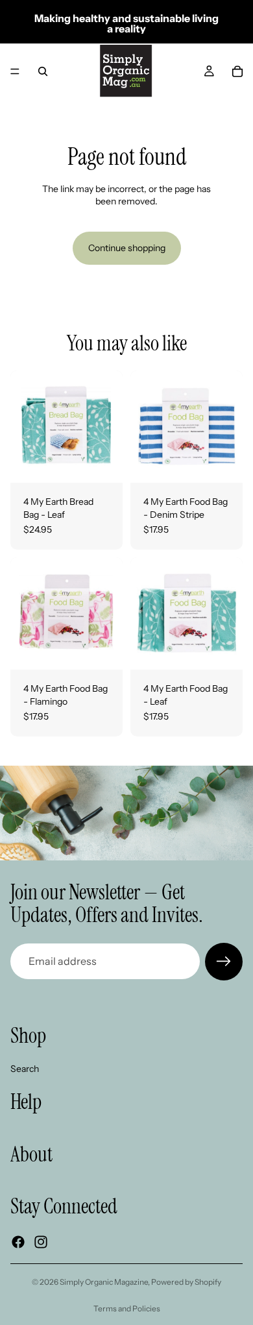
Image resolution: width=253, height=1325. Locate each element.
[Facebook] (18, 1241)
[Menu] (15, 71)
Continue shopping (126, 248)
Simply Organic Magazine (104, 1282)
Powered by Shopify (186, 1282)
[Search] (43, 71)
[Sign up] (224, 961)
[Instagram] (41, 1241)
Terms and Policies (126, 1308)
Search (24, 1068)
